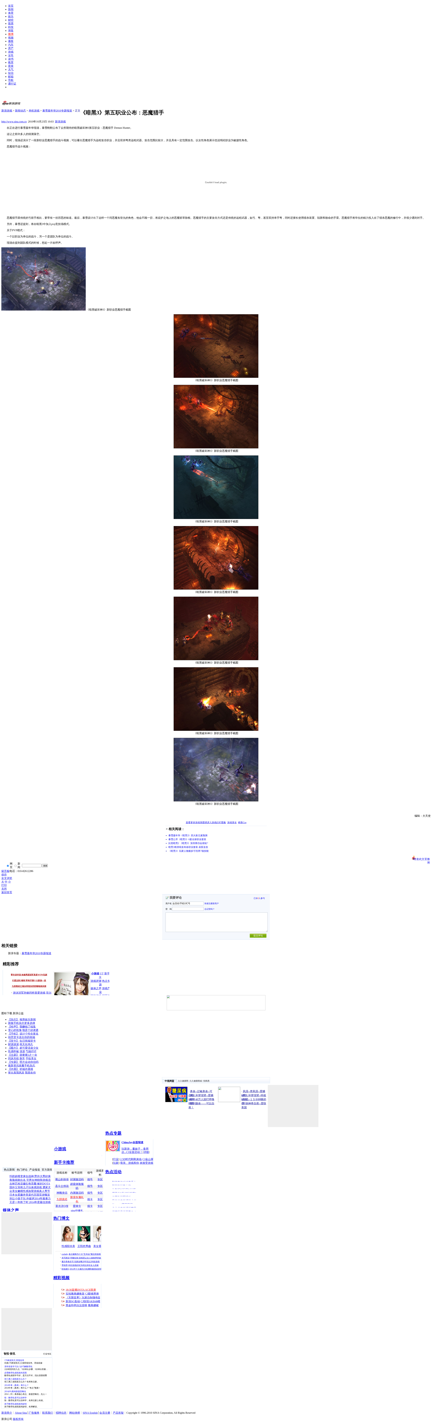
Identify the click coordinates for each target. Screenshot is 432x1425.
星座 (11, 66)
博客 (11, 30)
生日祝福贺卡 (28, 1040)
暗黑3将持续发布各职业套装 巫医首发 (188, 847)
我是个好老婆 (30, 1030)
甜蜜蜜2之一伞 (28, 1054)
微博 (11, 34)
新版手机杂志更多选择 (21, 1023)
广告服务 (34, 1412)
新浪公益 (18, 1013)
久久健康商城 (196, 1081)
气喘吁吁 (31, 1051)
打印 (4, 885)
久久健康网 (183, 1081)
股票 (11, 23)
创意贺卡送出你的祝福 (21, 1037)
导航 (11, 80)
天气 (11, 69)
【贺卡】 (13, 1040)
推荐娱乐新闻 (28, 1019)
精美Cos (242, 822)
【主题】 (13, 1054)
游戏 (11, 51)
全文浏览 (6, 878)
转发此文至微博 (422, 859)
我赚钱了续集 (28, 1026)
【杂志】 (13, 1019)
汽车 (11, 44)
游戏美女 (232, 822)
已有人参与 (259, 898)
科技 (11, 27)
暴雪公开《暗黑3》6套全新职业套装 (187, 839)
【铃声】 (13, 1026)
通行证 (12, 83)
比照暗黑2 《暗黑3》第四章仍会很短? (188, 843)
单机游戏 (34, 110)
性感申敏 (13, 1051)
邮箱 (11, 76)
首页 (11, 5)
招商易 (206, 1081)
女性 (11, 55)
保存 (4, 874)
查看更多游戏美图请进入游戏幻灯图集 (206, 822)
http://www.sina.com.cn (14, 121)
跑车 (22, 1058)
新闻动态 (20, 110)
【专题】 (13, 1062)
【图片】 (13, 1047)
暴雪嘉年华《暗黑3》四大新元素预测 (187, 835)
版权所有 (18, 1419)
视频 (11, 37)
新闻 (11, 9)
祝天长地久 (26, 1044)
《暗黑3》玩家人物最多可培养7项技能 (188, 851)
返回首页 (6, 892)
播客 (11, 41)
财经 (11, 20)
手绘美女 (31, 1058)
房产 (11, 48)
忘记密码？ (210, 909)
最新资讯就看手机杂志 (21, 1065)
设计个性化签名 (29, 1033)
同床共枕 (13, 1058)
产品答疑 (118, 1412)
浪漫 (22, 1051)
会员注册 (104, 1412)
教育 (11, 62)
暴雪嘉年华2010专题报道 (57, 110)
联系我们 (47, 1412)
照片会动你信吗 (29, 1062)
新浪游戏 (6, 110)
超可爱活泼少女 (29, 1047)
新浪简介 (6, 1412)
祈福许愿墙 (26, 1069)
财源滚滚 (13, 1044)
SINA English (90, 1412)
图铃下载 (6, 1013)
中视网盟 (169, 1081)
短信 (11, 73)
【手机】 (13, 1033)
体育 (11, 12)
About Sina (21, 1412)
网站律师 (74, 1412)
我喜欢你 (30, 1072)
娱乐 (11, 16)
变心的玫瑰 (15, 1030)
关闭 (4, 888)
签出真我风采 (16, 1072)
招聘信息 (61, 1412)
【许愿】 (13, 1069)
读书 (11, 58)
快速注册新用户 (212, 903)
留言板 (5, 871)
